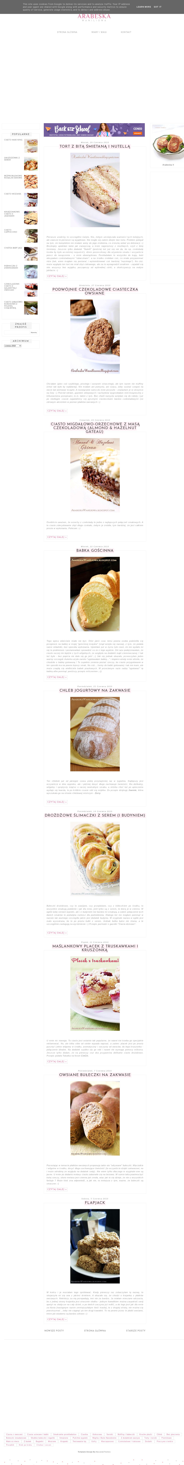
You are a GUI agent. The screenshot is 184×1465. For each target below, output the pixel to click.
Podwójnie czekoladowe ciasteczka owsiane (95, 291)
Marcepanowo (107, 1441)
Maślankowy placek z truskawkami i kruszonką (95, 948)
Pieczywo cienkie (165, 1441)
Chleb (159, 1434)
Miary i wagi (99, 32)
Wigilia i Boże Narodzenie (104, 1438)
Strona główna (67, 32)
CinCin (84, 1056)
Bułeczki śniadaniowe (16, 1438)
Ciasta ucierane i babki (38, 1434)
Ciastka (84, 1434)
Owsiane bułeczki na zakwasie (95, 1075)
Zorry (97, 793)
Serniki (110, 1434)
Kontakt (126, 32)
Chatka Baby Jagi (13, 248)
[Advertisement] (81, 75)
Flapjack (95, 1203)
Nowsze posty (54, 1331)
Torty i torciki (150, 1438)
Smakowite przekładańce (64, 1434)
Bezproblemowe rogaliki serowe (13, 177)
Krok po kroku (25, 1445)
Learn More (144, 7)
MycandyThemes (103, 1452)
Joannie (132, 790)
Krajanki (64, 1441)
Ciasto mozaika (12, 194)
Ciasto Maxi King (13, 140)
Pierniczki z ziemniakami (11, 267)
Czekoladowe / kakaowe (129, 1441)
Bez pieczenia (173, 1434)
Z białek (27, 1441)
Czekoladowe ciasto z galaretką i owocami (11, 287)
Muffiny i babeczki (126, 1434)
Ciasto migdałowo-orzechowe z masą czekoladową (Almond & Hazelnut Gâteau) (95, 428)
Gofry (94, 1441)
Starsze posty (135, 1331)
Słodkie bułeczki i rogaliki (43, 1438)
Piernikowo (167, 1438)
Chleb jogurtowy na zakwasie (95, 691)
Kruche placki (145, 1434)
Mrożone (52, 1441)
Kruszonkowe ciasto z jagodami (12, 214)
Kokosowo (97, 1434)
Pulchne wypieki (80, 1438)
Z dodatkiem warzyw (130, 1438)
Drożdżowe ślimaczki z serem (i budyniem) (95, 816)
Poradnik (10, 1445)
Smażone (64, 1438)
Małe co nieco (12, 1441)
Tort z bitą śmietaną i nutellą (95, 147)
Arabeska (94, 16)
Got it (158, 7)
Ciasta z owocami (14, 1434)
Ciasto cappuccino (10, 231)
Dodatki (148, 1441)
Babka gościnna (95, 551)
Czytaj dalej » (57, 276)
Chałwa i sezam (44, 1445)
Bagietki (40, 1441)
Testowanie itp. (80, 1441)
